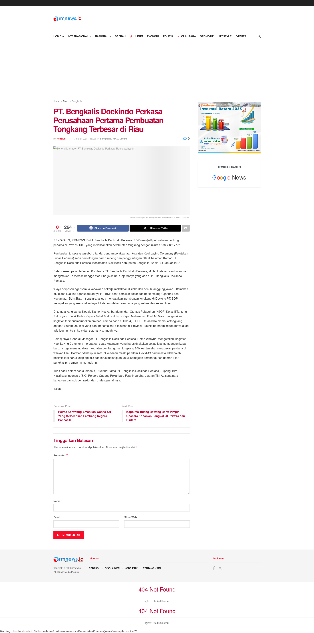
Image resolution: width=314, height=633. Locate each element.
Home (56, 101)
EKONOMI (153, 36)
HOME (57, 36)
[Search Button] (259, 36)
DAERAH (120, 36)
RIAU (65, 101)
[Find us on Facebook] (214, 568)
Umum (123, 138)
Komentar (60, 455)
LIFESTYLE (225, 36)
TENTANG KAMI (152, 568)
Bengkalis (77, 101)
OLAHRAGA (188, 36)
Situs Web (130, 517)
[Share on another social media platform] (186, 228)
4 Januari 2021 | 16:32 (84, 138)
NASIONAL (101, 36)
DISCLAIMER (112, 568)
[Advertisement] (157, 68)
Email (56, 517)
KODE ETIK (131, 568)
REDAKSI (94, 568)
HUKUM (138, 36)
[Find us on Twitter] (220, 568)
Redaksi (61, 138)
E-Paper (241, 36)
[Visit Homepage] (67, 18)
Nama (56, 501)
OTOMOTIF (207, 36)
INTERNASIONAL (78, 36)
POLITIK (168, 36)
